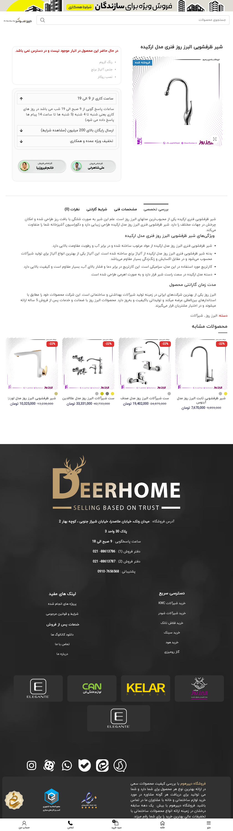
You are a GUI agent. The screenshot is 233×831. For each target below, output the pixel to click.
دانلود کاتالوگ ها (62, 635)
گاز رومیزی (172, 652)
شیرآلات (196, 315)
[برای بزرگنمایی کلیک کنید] (214, 139)
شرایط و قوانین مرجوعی (62, 614)
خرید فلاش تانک (172, 623)
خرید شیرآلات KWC (172, 603)
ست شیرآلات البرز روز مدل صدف (145, 398)
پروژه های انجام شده (62, 604)
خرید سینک (172, 632)
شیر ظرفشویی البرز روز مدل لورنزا (32, 398)
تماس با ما (62, 644)
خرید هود (172, 642)
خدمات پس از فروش (62, 624)
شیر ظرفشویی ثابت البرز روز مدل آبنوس (201, 400)
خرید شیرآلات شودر (172, 613)
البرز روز (211, 315)
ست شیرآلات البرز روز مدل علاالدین (88, 398)
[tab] (156, 209)
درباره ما (62, 654)
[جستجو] (42, 20)
